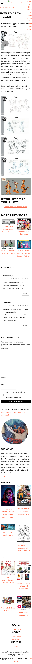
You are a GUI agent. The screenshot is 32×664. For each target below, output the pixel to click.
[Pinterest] (1, 35)
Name (4, 377)
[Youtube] (3, 32)
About (16, 646)
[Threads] (1, 37)
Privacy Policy (16, 636)
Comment (5, 349)
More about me (9, 477)
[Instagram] (3, 35)
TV (30, 12)
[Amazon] (1, 40)
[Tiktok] (3, 37)
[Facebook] (1, 32)
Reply (25, 293)
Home (2, 7)
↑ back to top (16, 629)
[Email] (3, 40)
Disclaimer (16, 639)
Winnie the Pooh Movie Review (15, 207)
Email (3, 385)
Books (29, 15)
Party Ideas (10, 7)
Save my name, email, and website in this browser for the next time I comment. (17, 395)
